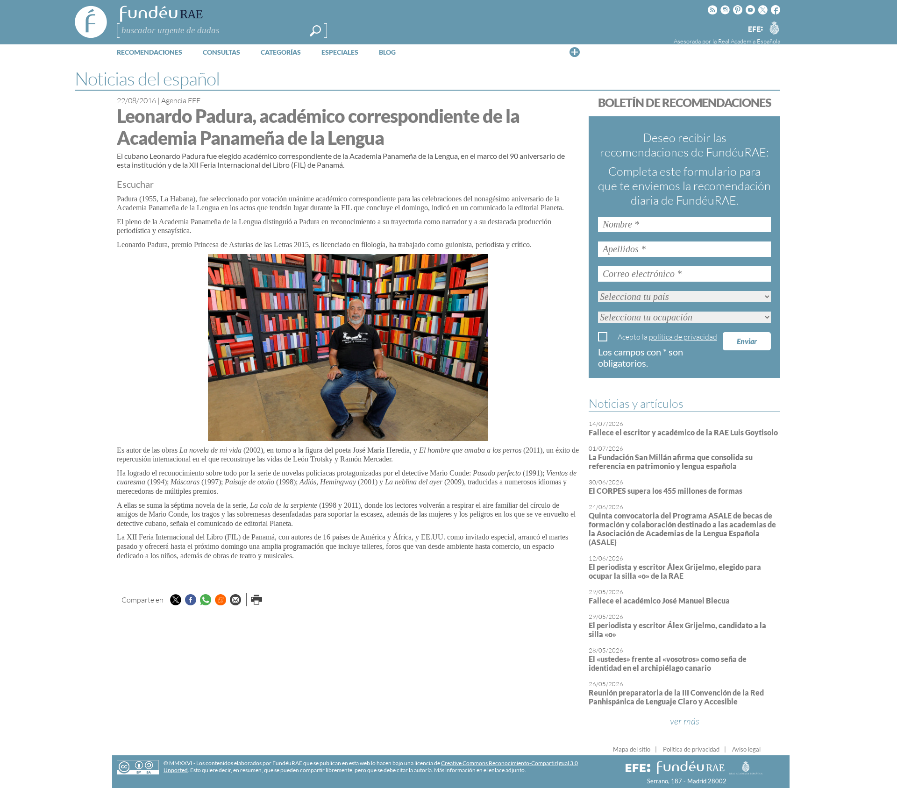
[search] (315, 31)
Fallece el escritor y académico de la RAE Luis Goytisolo (683, 432)
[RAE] (774, 28)
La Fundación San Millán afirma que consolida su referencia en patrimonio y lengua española (671, 461)
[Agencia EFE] (755, 30)
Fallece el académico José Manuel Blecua (659, 600)
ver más (684, 721)
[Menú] (575, 52)
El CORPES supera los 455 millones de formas (665, 490)
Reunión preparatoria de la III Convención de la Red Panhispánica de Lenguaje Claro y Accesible (676, 697)
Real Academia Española (749, 41)
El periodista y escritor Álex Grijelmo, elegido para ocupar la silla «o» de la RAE (675, 571)
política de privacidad (683, 336)
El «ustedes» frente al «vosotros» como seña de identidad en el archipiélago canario (668, 663)
